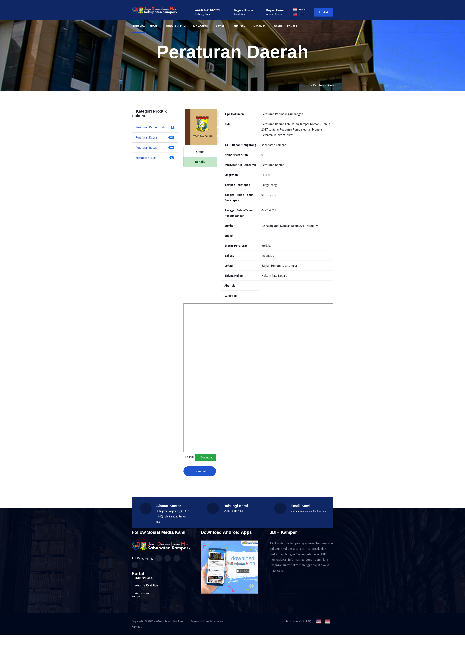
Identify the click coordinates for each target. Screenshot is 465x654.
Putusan (239, 26)
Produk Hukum (176, 26)
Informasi (259, 26)
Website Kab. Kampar (141, 595)
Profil (153, 26)
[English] (320, 621)
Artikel (221, 26)
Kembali (201, 471)
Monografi (200, 26)
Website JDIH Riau (146, 585)
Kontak (323, 12)
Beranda (139, 26)
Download (206, 457)
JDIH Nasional (144, 577)
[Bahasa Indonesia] (328, 621)
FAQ (308, 621)
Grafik (278, 26)
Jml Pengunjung (142, 558)
